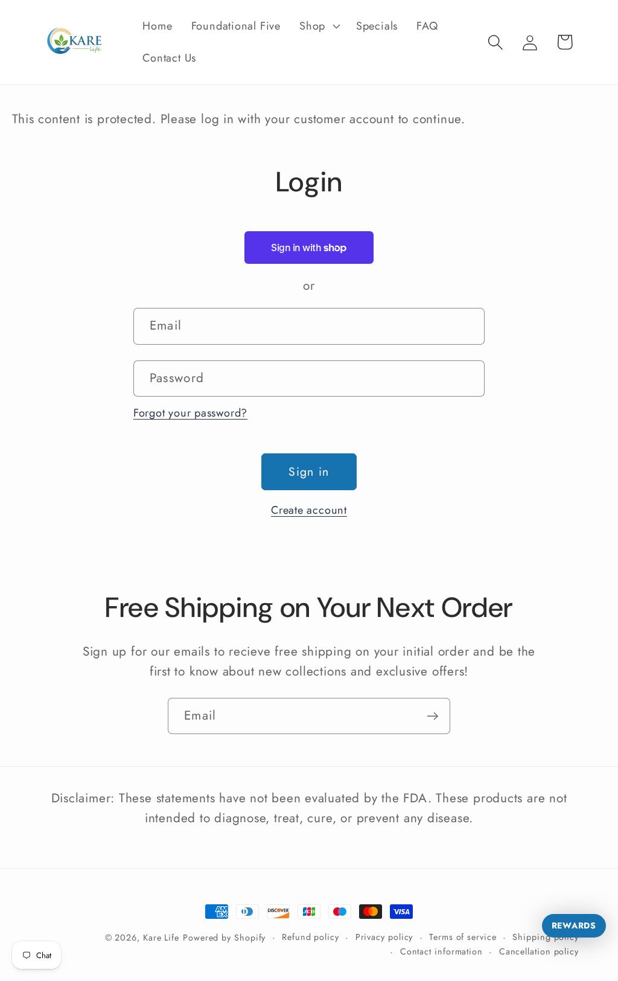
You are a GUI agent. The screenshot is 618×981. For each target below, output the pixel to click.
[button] (318, 26)
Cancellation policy (539, 951)
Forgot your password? (190, 413)
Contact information (441, 951)
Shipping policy (545, 937)
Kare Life (161, 937)
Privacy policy (384, 937)
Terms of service (463, 937)
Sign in (308, 471)
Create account (309, 510)
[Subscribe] (432, 716)
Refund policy (310, 937)
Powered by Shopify (224, 937)
